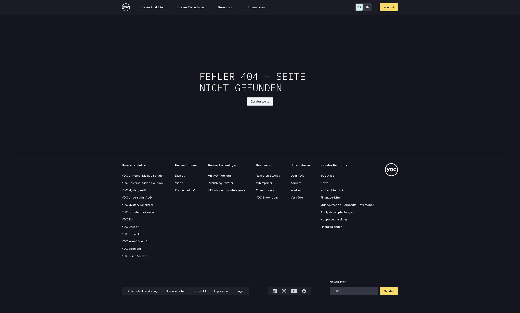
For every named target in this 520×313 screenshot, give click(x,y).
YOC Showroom (267, 197)
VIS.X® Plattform (219, 175)
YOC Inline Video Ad (136, 241)
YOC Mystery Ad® (134, 190)
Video (179, 183)
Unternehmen (300, 165)
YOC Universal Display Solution (143, 175)
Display (180, 175)
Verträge (297, 197)
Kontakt (389, 7)
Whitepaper (264, 183)
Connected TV (185, 190)
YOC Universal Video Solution (142, 183)
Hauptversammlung (334, 219)
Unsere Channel (186, 165)
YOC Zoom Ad (131, 234)
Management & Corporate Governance (347, 205)
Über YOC (297, 175)
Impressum (221, 291)
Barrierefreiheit (176, 291)
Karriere (296, 183)
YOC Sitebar (130, 227)
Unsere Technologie (222, 165)
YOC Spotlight (131, 248)
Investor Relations (334, 165)
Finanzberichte (331, 197)
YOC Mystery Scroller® (137, 205)
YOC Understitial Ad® (137, 197)
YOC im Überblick (332, 190)
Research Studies (268, 175)
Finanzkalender (331, 227)
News (324, 183)
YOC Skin (128, 219)
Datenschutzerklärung (142, 291)
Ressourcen (264, 165)
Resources (225, 7)
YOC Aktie (327, 175)
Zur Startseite (260, 101)
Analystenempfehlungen (337, 212)
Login (240, 291)
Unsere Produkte (134, 165)
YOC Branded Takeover (138, 212)
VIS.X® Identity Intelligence (226, 190)
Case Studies (265, 190)
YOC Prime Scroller (134, 256)
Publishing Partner (220, 183)
